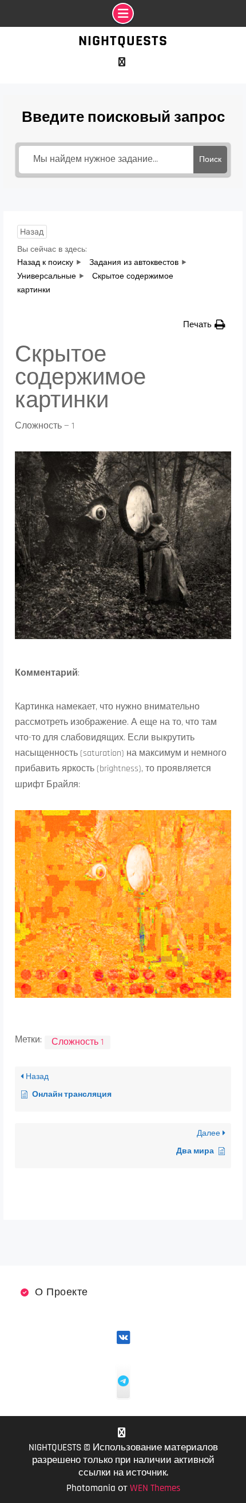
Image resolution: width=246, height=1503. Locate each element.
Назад (32, 231)
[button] (204, 324)
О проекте (61, 1292)
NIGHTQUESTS (123, 40)
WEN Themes (155, 1488)
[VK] (121, 62)
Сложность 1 (77, 1042)
